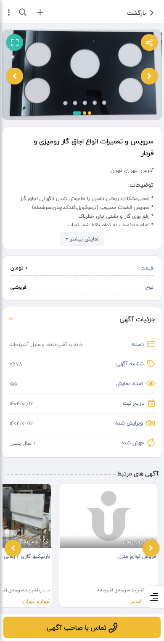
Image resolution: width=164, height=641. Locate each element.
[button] (77, 113)
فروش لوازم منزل (137, 556)
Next (151, 548)
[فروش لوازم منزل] (108, 516)
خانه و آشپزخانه (65, 344)
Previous (13, 548)
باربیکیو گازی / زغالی (27, 556)
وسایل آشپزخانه (27, 344)
